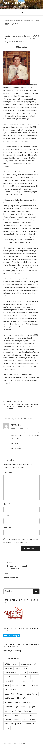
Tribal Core (22, 743)
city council (33, 672)
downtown (25, 677)
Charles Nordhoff (11, 672)
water (7, 728)
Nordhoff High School (23, 702)
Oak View (8, 707)
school (7, 715)
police (7, 711)
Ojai (16, 707)
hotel (23, 685)
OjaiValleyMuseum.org (12, 651)
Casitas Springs (21, 668)
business (8, 668)
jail (6, 690)
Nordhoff (8, 702)
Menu (22, 12)
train (6, 724)
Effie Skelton (14, 405)
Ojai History (14, 3)
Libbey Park (9, 694)
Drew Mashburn (31, 21)
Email (6, 516)
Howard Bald (33, 685)
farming (22, 681)
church (23, 672)
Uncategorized (14, 401)
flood (30, 681)
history (25, 405)
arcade (15, 664)
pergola (32, 707)
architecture (26, 664)
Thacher (17, 720)
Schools (16, 715)
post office (16, 711)
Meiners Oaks (22, 698)
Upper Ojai (30, 724)
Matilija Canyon (31, 694)
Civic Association (11, 677)
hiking (7, 685)
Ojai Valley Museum (22, 407)
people (10, 409)
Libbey (25, 690)
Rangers (27, 711)
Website (7, 528)
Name (6, 504)
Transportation (17, 724)
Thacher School (29, 720)
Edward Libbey (11, 681)
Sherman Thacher (29, 715)
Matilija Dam (9, 698)
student (8, 720)
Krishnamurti (14, 690)
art (35, 664)
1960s (7, 664)
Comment (8, 473)
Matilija (20, 694)
